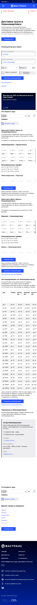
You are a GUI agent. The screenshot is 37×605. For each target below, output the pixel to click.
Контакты (21, 551)
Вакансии (4, 558)
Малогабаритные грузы (9, 561)
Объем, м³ (23, 67)
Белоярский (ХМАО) (8, 525)
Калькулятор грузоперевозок (11, 274)
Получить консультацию (12, 78)
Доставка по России (25, 561)
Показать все (8, 39)
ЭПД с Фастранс (8, 11)
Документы (5, 555)
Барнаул (4, 520)
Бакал (3, 518)
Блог (3, 565)
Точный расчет (6, 82)
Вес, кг (4, 67)
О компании (22, 558)
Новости (21, 555)
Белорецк (4, 523)
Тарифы (4, 551)
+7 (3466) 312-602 (8, 440)
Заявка (3, 86)
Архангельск (5, 515)
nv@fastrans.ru (8, 454)
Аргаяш (4, 512)
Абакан (3, 510)
